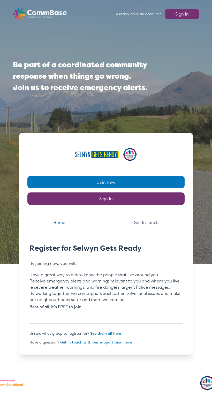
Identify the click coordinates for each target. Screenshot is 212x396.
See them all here (105, 333)
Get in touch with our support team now (96, 342)
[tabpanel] (106, 287)
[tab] (59, 224)
